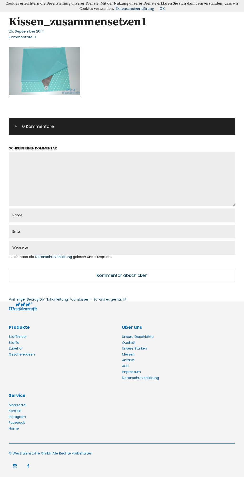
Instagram (17, 416)
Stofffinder (18, 336)
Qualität (129, 342)
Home (14, 428)
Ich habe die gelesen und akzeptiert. (63, 257)
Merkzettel (17, 405)
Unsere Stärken (134, 348)
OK (162, 8)
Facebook (17, 422)
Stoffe (14, 342)
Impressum (131, 371)
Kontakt (15, 410)
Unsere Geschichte (138, 336)
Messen (128, 354)
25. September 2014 (26, 31)
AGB (125, 366)
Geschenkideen (22, 354)
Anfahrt (128, 360)
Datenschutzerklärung (54, 256)
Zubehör (16, 348)
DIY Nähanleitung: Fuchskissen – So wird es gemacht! (68, 299)
